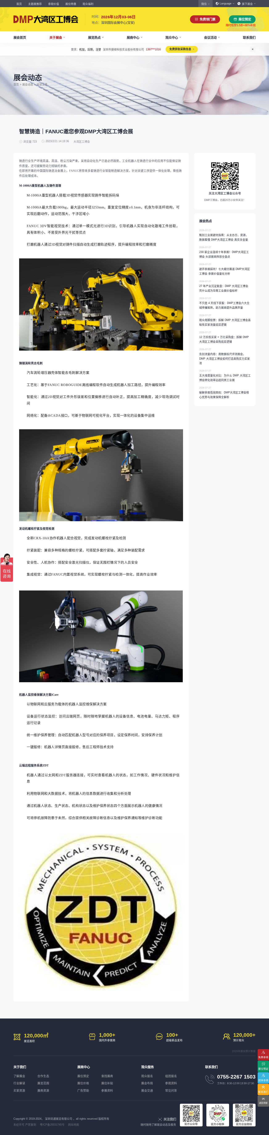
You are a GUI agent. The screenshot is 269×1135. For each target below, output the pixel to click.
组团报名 (171, 1076)
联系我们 (249, 37)
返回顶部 (263, 1103)
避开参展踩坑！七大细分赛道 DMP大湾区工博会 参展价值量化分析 (224, 269)
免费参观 (263, 1057)
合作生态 (43, 1076)
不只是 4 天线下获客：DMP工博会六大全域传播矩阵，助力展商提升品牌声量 (224, 303)
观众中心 (171, 37)
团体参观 (263, 1080)
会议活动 (210, 37)
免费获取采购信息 (172, 49)
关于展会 (55, 37)
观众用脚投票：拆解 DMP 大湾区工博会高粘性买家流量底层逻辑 (225, 320)
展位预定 (244, 19)
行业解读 (19, 1083)
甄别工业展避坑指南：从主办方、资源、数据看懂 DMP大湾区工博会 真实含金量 (223, 235)
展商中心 (133, 37)
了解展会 (19, 1076)
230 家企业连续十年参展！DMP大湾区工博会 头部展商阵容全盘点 (224, 252)
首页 (19, 4)
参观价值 (53, 4)
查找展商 (107, 1076)
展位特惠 (70, 4)
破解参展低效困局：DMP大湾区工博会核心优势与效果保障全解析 (224, 392)
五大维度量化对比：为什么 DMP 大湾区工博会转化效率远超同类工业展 (225, 375)
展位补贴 (107, 1083)
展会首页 (19, 37)
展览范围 (43, 1083)
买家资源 (19, 1090)
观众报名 (147, 1076)
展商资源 (43, 1090)
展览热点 (94, 37)
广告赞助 (83, 1090)
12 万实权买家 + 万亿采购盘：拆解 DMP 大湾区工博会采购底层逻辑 (224, 337)
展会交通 (147, 1090)
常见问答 (171, 1090)
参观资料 (171, 1083)
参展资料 (107, 1090)
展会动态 (27, 84)
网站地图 (73, 1124)
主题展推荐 (35, 4)
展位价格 (83, 1083)
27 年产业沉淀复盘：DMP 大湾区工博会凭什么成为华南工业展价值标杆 (223, 286)
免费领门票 (207, 19)
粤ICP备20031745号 (52, 1124)
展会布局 (147, 1083)
